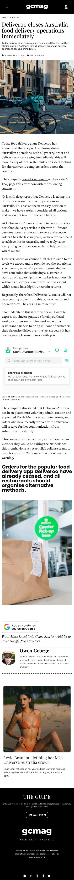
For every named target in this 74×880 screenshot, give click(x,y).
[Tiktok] (43, 876)
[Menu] (7, 7)
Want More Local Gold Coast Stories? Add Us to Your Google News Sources (36, 638)
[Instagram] (31, 876)
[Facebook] (25, 876)
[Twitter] (49, 876)
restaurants (37, 162)
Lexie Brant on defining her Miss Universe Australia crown (33, 760)
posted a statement (35, 179)
